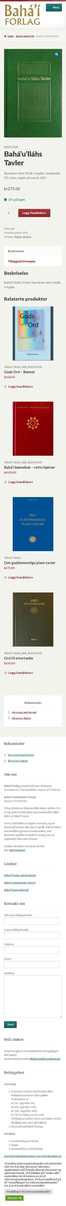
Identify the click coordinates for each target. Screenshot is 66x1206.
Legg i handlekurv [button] (20, 386)
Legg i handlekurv (34, 213)
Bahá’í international (16, 890)
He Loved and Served (24, 712)
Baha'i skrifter (25, 36)
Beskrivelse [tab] (16, 251)
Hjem (11, 36)
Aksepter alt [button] (14, 1198)
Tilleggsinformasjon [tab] (21, 261)
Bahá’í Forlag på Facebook (20, 875)
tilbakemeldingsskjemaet (45, 1058)
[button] (56, 54)
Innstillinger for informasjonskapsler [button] (28, 1191)
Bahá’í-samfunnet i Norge (20, 882)
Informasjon (17, 850)
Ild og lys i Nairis (21, 718)
